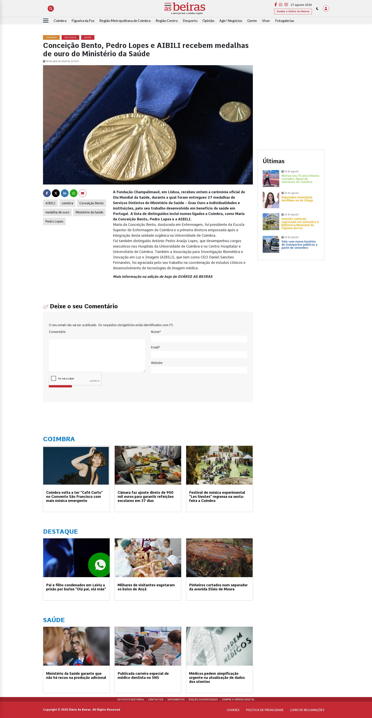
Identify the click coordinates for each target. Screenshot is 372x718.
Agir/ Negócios (230, 20)
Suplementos (176, 699)
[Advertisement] (290, 62)
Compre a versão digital (238, 699)
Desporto (190, 20)
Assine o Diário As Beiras (293, 11)
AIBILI (50, 203)
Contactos (155, 699)
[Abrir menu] (45, 21)
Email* (155, 347)
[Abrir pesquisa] (51, 8)
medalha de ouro (57, 212)
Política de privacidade (265, 710)
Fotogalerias (284, 20)
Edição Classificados (203, 699)
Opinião (208, 20)
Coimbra (60, 20)
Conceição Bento (91, 203)
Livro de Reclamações (307, 710)
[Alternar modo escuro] (317, 8)
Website (157, 363)
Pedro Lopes (54, 221)
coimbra (67, 203)
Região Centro (167, 20)
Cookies (233, 710)
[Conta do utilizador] (326, 8)
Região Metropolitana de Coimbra (125, 20)
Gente (252, 20)
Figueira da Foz (82, 20)
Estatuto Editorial (131, 699)
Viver (266, 20)
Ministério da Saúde (89, 212)
